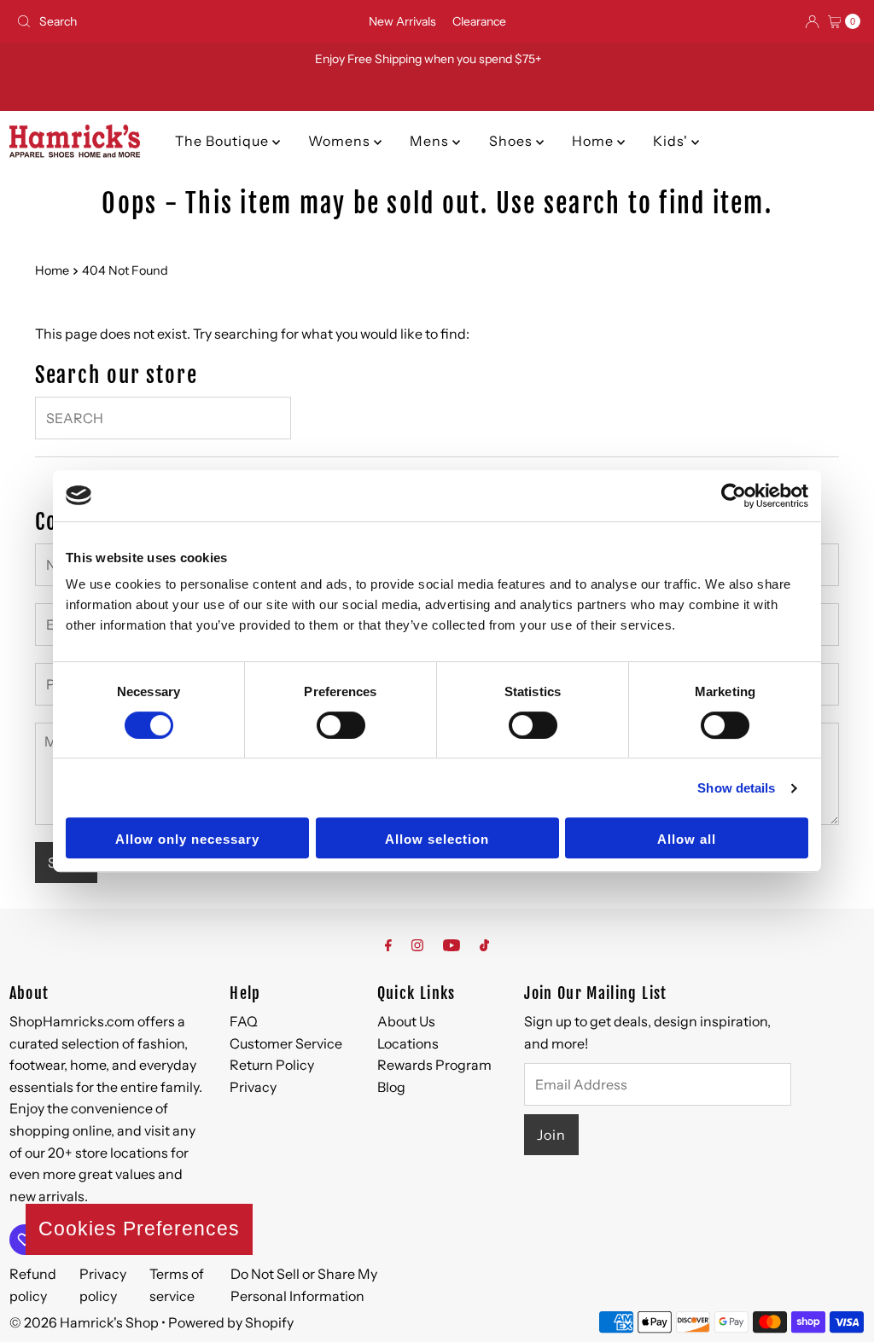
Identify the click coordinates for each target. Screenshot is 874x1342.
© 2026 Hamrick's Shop (84, 1322)
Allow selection (437, 839)
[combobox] (147, 21)
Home (594, 140)
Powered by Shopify (231, 1322)
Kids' (672, 140)
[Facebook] (388, 945)
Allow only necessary (187, 839)
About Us (406, 1021)
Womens (341, 140)
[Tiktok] (484, 945)
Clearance (479, 21)
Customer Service (286, 1043)
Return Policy (272, 1064)
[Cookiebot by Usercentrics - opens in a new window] (733, 495)
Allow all (686, 839)
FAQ (244, 1021)
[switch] (341, 725)
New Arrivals (402, 21)
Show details (736, 788)
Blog (391, 1086)
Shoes (512, 140)
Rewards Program (434, 1064)
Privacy (253, 1086)
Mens (431, 140)
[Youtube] (451, 945)
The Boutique (223, 140)
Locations (408, 1043)
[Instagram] (417, 945)
